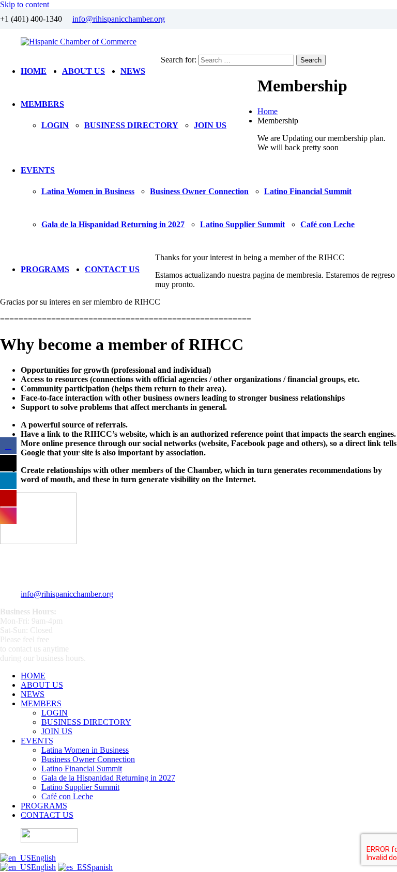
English (43, 857)
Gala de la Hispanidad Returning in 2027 (113, 224)
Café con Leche (327, 224)
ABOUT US (83, 71)
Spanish (100, 867)
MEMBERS (42, 104)
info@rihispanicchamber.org (118, 18)
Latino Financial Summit (308, 191)
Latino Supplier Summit (242, 224)
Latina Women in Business (87, 191)
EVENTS (38, 170)
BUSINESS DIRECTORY (131, 125)
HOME (34, 71)
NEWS (132, 71)
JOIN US (210, 125)
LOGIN (55, 125)
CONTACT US (112, 269)
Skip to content (24, 4)
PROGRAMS (45, 269)
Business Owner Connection (199, 191)
